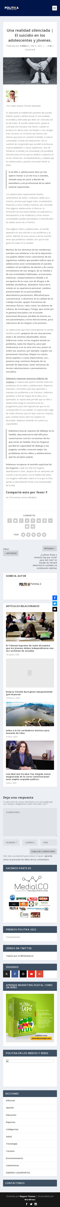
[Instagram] (23, 973)
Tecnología (11, 1143)
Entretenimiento (14, 1158)
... (45, 45)
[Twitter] (54, 603)
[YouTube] (31, 973)
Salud (9, 1136)
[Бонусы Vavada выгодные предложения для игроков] (30, 673)
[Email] (54, 609)
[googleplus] (39, 973)
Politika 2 (24, 45)
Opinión (10, 1107)
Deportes (10, 1122)
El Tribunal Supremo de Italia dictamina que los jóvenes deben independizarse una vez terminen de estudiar (30, 648)
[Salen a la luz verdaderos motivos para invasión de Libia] (30, 714)
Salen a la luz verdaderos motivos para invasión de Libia (28, 731)
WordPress (30, 1199)
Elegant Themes (27, 1196)
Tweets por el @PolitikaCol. (20, 955)
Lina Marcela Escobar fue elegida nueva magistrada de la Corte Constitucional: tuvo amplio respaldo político (28, 777)
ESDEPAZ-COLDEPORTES (18, 1172)
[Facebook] (14, 973)
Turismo (10, 1151)
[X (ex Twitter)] (6, 973)
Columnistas (12, 1165)
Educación (11, 1115)
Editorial (10, 1100)
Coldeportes (12, 1129)
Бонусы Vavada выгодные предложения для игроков (29, 693)
